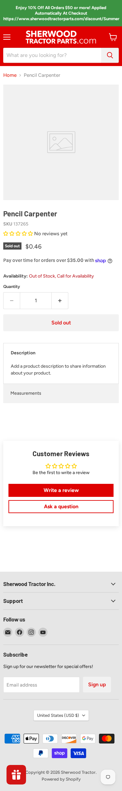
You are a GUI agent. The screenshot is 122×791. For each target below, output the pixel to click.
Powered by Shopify (61, 779)
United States (58, 715)
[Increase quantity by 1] (60, 300)
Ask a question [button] (61, 506)
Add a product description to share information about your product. (58, 369)
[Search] (110, 55)
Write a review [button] (61, 490)
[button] (18, 234)
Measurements (25, 393)
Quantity (11, 286)
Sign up (97, 684)
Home (10, 75)
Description (23, 353)
